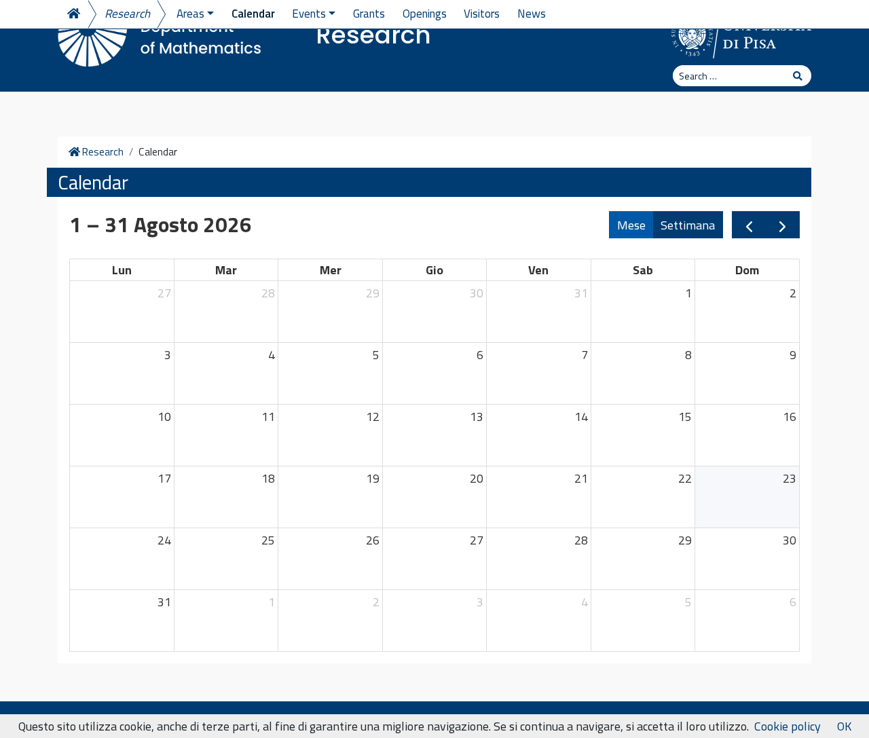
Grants (369, 13)
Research (373, 35)
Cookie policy (787, 726)
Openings (425, 13)
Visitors (482, 13)
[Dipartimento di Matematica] (159, 33)
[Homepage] (73, 14)
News (531, 13)
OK (844, 726)
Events (309, 13)
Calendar (253, 13)
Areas (190, 13)
